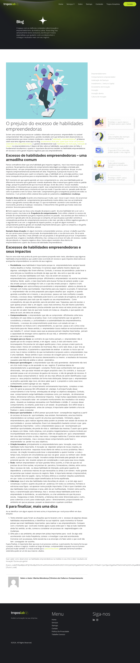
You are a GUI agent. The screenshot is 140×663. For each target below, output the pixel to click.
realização (81, 144)
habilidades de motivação (66, 144)
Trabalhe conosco (58, 634)
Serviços (70, 4)
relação (9, 146)
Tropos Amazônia (113, 4)
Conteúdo (99, 4)
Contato (55, 628)
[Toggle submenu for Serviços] (74, 4)
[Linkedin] (94, 620)
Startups (89, 4)
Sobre (80, 4)
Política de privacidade (60, 631)
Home (61, 4)
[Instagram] (97, 620)
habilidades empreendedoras (64, 139)
